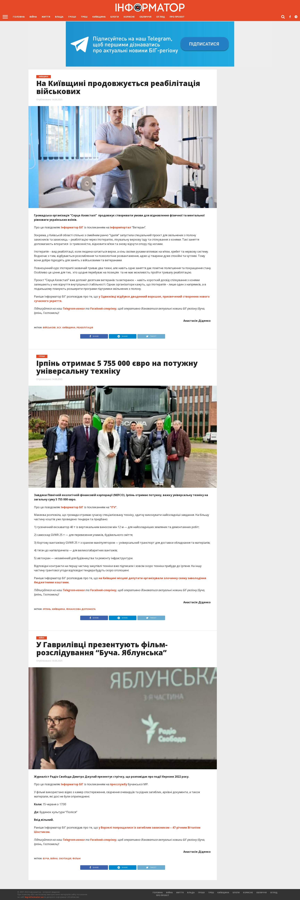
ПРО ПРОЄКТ (177, 16)
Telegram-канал (74, 308)
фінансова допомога (81, 609)
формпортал (122, 227)
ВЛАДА (59, 16)
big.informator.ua (34, 897)
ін (111, 227)
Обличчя (145, 16)
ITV (113, 507)
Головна (19, 16)
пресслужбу (119, 784)
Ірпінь (47, 609)
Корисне (129, 16)
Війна (33, 16)
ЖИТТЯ (46, 16)
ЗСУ (59, 327)
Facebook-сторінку (103, 308)
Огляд (160, 16)
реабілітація (85, 327)
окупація (65, 858)
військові (49, 327)
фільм (76, 858)
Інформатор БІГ (72, 227)
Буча (46, 858)
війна (54, 858)
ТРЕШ (84, 16)
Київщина (99, 16)
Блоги (114, 16)
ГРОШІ (72, 16)
